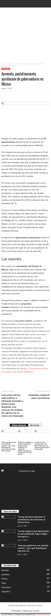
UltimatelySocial (42, 614)
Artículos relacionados (19, 425)
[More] (30, 96)
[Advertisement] (25, 34)
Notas (3, 583)
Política (4, 579)
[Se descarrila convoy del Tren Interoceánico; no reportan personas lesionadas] (42, 435)
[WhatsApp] (24, 96)
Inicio (3, 64)
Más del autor (34, 425)
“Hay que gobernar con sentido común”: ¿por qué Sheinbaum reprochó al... (33, 548)
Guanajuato (6, 587)
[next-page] (27, 458)
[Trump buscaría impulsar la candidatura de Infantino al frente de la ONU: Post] (8, 520)
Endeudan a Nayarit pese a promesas (39, 396)
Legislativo (5, 591)
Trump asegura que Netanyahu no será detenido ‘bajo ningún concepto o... (33, 534)
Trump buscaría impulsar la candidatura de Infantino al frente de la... (31, 519)
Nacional (11, 64)
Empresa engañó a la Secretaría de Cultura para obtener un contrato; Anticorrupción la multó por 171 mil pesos (25, 448)
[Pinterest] (17, 96)
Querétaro (5, 574)
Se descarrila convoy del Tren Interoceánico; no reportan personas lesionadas (41, 445)
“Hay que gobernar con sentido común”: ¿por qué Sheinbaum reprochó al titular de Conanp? (8, 446)
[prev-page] (23, 458)
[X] (11, 96)
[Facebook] (4, 96)
